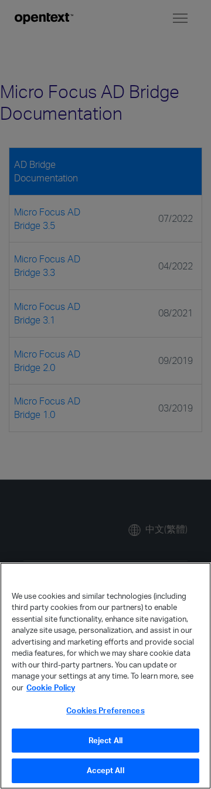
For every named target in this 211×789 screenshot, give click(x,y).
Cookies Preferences (105, 710)
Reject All (105, 740)
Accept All (105, 770)
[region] (105, 675)
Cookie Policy (50, 687)
